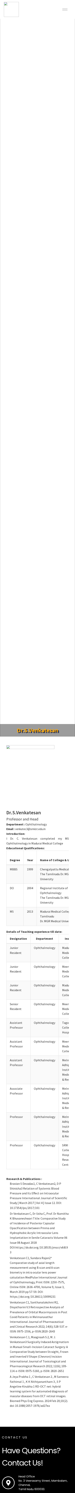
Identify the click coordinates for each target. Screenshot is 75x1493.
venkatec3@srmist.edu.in (30, 829)
